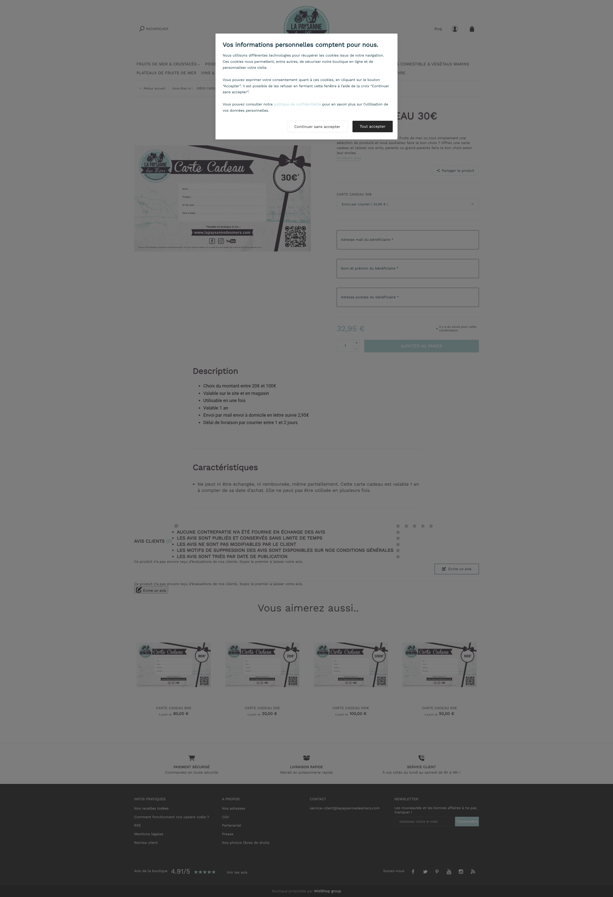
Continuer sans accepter (317, 126)
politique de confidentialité (297, 104)
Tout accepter (373, 126)
